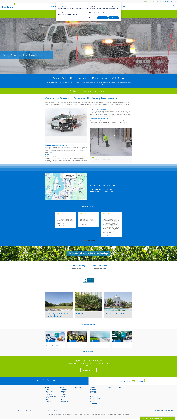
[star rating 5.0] (65, 213)
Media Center (93, 396)
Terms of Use (29, 410)
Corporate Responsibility (93, 392)
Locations (108, 387)
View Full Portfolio (88, 324)
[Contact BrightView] (133, 381)
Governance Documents (93, 394)
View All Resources (88, 351)
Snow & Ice (49, 394)
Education (63, 391)
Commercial (64, 389)
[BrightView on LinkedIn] (38, 380)
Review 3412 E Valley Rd (88, 206)
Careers (121, 387)
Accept (102, 17)
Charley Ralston (76, 266)
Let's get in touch (88, 370)
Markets (62, 387)
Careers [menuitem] (122, 6)
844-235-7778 (126, 381)
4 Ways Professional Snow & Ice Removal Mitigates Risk (54, 344)
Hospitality (63, 394)
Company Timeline (95, 398)
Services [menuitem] (54, 6)
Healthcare (63, 392)
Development (49, 391)
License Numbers (49, 410)
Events (92, 401)
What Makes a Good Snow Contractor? (119, 344)
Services (47, 387)
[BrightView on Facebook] (43, 380)
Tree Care (48, 397)
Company (92, 387)
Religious (63, 396)
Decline (113, 17)
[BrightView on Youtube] (54, 380)
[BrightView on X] (48, 380)
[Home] (8, 5)
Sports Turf (49, 401)
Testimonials (93, 403)
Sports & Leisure (65, 401)
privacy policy (61, 6)
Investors (92, 400)
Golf (47, 399)
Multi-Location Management (50, 403)
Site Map (56, 410)
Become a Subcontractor (10, 410)
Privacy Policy (21, 410)
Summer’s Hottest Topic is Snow (99, 344)
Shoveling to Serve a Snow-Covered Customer (75, 344)
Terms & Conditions (38, 410)
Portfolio (78, 387)
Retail (62, 399)
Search (173, 6)
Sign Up (102, 91)
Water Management (51, 396)
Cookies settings (91, 17)
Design (47, 389)
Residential (63, 397)
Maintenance (49, 392)
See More (59, 301)
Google (85, 199)
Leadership (93, 389)
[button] (69, 180)
